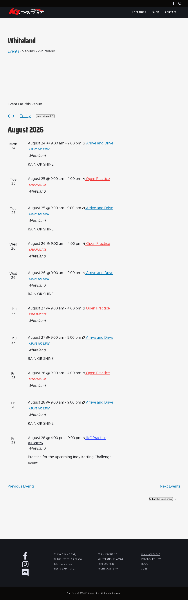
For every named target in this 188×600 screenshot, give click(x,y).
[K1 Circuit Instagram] (181, 4)
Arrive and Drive (39, 149)
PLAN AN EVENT (150, 554)
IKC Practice (35, 443)
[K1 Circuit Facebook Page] (175, 4)
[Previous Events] (9, 116)
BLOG (144, 564)
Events (13, 51)
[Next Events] (13, 116)
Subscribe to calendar (160, 499)
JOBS (144, 569)
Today (25, 116)
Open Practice (37, 185)
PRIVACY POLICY (151, 559)
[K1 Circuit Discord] (27, 574)
